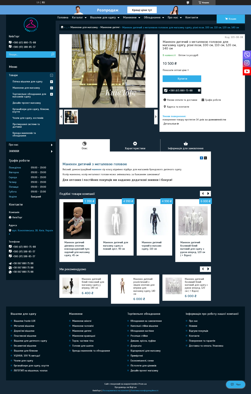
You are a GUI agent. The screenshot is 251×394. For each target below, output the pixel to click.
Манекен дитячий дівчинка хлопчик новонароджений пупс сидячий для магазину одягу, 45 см (77, 249)
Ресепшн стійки (139, 335)
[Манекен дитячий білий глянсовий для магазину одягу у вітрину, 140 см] (70, 286)
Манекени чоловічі (83, 325)
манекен (96, 169)
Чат (238, 384)
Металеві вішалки (24, 325)
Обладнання (152, 17)
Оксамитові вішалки (25, 345)
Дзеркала (135, 345)
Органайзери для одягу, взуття (31, 365)
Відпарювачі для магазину (145, 350)
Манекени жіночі (81, 320)
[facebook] (201, 158)
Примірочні (136, 355)
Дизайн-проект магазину (26, 102)
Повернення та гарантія (202, 340)
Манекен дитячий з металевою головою (94, 164)
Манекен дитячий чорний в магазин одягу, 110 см (152, 245)
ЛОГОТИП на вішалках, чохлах (30, 370)
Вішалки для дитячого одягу (30, 340)
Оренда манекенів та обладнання (24, 134)
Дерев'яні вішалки (24, 330)
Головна (63, 17)
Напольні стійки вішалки (144, 325)
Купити (182, 79)
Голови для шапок (83, 345)
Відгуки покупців (198, 330)
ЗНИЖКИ (14, 151)
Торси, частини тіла (83, 340)
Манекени (130, 17)
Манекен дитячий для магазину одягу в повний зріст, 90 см (115, 245)
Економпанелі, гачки (142, 360)
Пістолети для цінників (143, 365)
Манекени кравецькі (83, 335)
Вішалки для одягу (103, 17)
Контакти (191, 17)
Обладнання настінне (142, 330)
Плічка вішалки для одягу (27, 81)
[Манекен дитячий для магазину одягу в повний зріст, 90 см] (115, 220)
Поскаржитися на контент (116, 390)
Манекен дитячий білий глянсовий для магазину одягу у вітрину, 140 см (93, 284)
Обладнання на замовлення (146, 320)
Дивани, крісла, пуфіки (143, 340)
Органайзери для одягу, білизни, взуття (30, 110)
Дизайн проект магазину (144, 370)
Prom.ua (143, 384)
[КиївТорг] (31, 24)
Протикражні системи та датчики (26, 125)
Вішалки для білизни (26, 350)
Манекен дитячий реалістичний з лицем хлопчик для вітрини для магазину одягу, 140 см (144, 286)
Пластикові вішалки (25, 335)
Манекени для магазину (84, 27)
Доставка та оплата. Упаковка (206, 345)
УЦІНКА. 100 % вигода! (27, 355)
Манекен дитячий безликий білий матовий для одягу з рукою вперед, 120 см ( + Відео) (192, 249)
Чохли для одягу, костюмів (27, 118)
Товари (13, 75)
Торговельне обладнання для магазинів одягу (29, 95)
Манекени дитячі (109, 27)
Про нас (173, 17)
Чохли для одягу (23, 360)
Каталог (77, 17)
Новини (193, 325)
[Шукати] (52, 54)
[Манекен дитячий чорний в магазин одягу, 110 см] (154, 220)
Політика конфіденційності (144, 390)
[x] (205, 158)
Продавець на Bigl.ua (126, 387)
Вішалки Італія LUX (24, 320)
